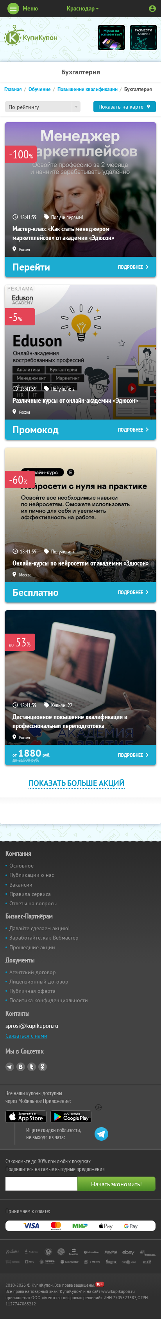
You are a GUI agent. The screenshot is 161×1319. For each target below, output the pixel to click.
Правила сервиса (30, 893)
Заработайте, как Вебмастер (44, 937)
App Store (26, 1116)
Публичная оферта (32, 990)
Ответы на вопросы (33, 903)
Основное (21, 865)
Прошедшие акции (32, 947)
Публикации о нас (31, 874)
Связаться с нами (26, 1035)
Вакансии (20, 884)
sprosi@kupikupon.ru (31, 1025)
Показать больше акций (77, 783)
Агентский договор (32, 972)
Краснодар (81, 8)
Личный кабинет (152, 8)
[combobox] (42, 106)
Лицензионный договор (38, 981)
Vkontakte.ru (20, 1067)
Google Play (70, 1116)
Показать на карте (120, 106)
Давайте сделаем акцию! (39, 928)
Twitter (31, 1067)
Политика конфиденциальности (48, 1000)
